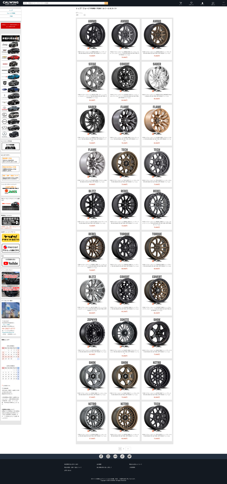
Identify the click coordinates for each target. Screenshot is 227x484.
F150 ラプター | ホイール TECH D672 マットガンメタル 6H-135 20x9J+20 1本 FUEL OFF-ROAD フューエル (156, 181)
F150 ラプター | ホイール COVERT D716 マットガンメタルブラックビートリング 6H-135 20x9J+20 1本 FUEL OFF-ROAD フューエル (124, 96)
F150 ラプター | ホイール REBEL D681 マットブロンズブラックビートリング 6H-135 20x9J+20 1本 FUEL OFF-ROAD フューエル (92, 266)
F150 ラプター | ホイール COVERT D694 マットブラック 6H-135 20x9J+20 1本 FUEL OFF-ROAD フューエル (124, 308)
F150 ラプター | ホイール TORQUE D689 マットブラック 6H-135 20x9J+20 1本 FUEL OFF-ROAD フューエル (124, 265)
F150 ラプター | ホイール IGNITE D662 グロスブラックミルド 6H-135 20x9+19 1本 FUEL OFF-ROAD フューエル (124, 352)
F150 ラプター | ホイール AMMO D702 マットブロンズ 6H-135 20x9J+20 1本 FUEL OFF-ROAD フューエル (156, 52)
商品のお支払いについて (135, 464)
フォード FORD (11, 13)
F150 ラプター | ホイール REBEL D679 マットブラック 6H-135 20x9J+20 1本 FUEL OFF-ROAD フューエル (124, 222)
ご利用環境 (132, 467)
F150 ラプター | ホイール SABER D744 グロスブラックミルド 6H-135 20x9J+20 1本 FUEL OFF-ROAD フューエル (92, 139)
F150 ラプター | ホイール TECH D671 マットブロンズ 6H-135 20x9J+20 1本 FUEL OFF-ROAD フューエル (124, 181)
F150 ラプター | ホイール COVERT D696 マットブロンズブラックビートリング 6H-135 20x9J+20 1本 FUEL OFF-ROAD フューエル (156, 309)
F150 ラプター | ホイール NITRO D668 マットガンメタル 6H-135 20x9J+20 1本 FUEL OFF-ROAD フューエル (92, 435)
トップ (11, 10)
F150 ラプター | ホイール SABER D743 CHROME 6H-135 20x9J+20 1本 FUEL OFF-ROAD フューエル (156, 95)
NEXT (128, 448)
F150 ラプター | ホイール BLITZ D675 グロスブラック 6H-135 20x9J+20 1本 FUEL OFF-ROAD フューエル (92, 222)
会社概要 (99, 464)
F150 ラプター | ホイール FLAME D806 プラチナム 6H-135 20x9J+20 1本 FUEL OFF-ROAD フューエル (92, 181)
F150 (11, 16)
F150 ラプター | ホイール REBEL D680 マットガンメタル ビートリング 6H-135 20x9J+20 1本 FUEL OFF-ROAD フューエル (156, 223)
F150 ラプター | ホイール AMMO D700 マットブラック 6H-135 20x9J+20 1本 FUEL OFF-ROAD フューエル (92, 52)
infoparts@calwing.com (8, 332)
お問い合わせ (67, 470)
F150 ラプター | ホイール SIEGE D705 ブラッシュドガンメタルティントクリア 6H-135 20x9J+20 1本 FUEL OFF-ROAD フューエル (92, 96)
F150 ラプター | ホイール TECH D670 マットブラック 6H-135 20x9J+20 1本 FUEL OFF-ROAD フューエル (156, 435)
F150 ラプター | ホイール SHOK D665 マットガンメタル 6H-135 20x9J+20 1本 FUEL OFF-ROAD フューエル (92, 394)
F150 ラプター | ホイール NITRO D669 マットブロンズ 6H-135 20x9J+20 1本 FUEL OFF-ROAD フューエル (124, 435)
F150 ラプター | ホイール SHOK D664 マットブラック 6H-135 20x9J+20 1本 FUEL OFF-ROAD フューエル (156, 351)
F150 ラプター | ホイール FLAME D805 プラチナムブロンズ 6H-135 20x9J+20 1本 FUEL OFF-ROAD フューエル (156, 139)
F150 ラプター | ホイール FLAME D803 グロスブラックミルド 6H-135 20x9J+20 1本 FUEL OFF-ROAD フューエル (124, 139)
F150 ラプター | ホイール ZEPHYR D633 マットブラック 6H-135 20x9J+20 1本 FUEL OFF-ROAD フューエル (92, 351)
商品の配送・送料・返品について (73, 467)
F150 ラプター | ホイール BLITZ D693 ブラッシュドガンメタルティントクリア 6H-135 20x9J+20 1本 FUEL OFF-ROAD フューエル (92, 309)
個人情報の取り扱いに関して (104, 467)
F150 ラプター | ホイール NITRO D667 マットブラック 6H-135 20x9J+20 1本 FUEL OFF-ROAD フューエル (157, 394)
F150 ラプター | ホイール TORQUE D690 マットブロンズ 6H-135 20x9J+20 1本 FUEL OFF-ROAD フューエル (156, 265)
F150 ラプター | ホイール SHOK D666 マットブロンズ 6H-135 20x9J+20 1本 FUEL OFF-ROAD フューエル (124, 394)
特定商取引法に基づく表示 (71, 464)
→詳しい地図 (6, 324)
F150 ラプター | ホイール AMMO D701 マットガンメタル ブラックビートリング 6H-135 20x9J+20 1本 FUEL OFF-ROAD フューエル (124, 53)
